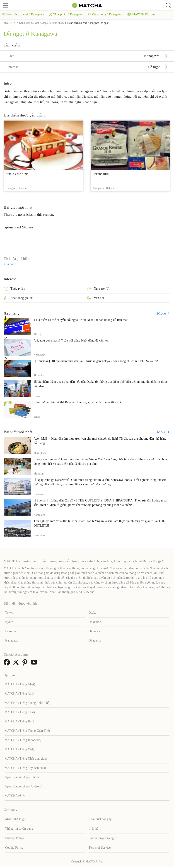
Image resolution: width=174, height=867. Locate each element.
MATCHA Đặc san (143, 14)
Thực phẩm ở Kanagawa (68, 14)
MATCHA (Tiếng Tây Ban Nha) (25, 768)
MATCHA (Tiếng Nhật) (20, 684)
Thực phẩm (17, 288)
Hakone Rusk (100, 174)
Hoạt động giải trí (21, 298)
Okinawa (94, 631)
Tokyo (9, 612)
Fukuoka (10, 631)
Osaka (92, 612)
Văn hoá (99, 298)
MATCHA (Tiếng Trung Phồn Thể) (27, 703)
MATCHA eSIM (15, 795)
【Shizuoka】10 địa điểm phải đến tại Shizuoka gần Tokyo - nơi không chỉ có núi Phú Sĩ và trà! (96, 361)
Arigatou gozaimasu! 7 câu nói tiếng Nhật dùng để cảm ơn (71, 340)
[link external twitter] (17, 664)
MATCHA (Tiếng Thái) (20, 712)
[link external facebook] (8, 664)
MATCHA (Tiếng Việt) (19, 749)
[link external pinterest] (26, 664)
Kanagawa (11, 640)
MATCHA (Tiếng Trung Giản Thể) (27, 730)
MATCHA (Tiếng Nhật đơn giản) (26, 758)
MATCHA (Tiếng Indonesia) (23, 740)
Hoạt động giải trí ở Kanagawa (25, 14)
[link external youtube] (35, 664)
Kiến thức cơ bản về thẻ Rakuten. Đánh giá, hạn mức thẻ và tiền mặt (78, 402)
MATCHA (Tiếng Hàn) (19, 721)
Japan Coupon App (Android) (23, 786)
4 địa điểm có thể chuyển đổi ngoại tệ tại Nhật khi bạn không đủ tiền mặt (81, 320)
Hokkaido (95, 622)
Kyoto (9, 622)
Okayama (95, 640)
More (162, 313)
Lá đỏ (9, 264)
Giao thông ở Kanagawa (107, 14)
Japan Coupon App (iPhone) (23, 777)
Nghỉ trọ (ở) (101, 288)
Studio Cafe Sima (17, 174)
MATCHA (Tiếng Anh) (19, 693)
